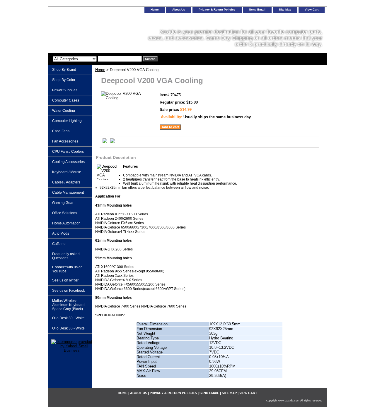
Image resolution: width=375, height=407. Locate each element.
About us (178, 9)
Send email (257, 9)
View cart (311, 9)
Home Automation (66, 223)
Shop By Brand (64, 70)
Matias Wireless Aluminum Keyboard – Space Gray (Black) (70, 305)
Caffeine (59, 244)
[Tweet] (105, 142)
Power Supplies (64, 90)
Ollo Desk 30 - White (68, 318)
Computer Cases (65, 100)
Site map (285, 9)
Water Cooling (63, 111)
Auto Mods (60, 233)
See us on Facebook (68, 290)
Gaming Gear (63, 203)
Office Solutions (64, 213)
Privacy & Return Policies (217, 9)
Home (100, 70)
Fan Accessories (65, 141)
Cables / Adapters (66, 182)
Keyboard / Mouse (66, 172)
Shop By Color (63, 80)
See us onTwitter (65, 280)
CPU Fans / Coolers (68, 152)
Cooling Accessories (68, 162)
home (155, 9)
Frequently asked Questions (66, 256)
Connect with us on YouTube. (67, 269)
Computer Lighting (67, 121)
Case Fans (60, 131)
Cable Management (68, 192)
